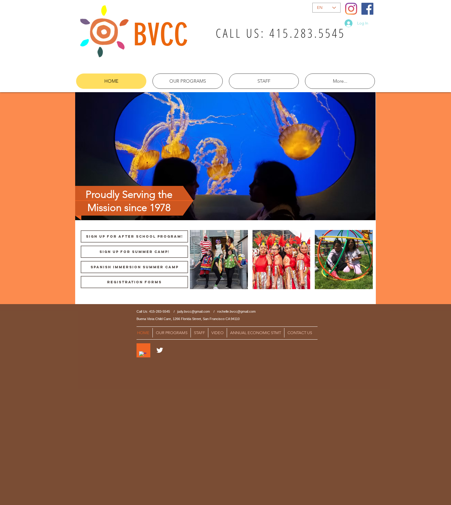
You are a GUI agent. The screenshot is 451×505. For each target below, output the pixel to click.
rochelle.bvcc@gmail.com (236, 311)
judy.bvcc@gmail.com (193, 311)
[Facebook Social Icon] (367, 9)
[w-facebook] (143, 355)
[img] (219, 259)
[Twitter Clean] (160, 350)
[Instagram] (351, 9)
